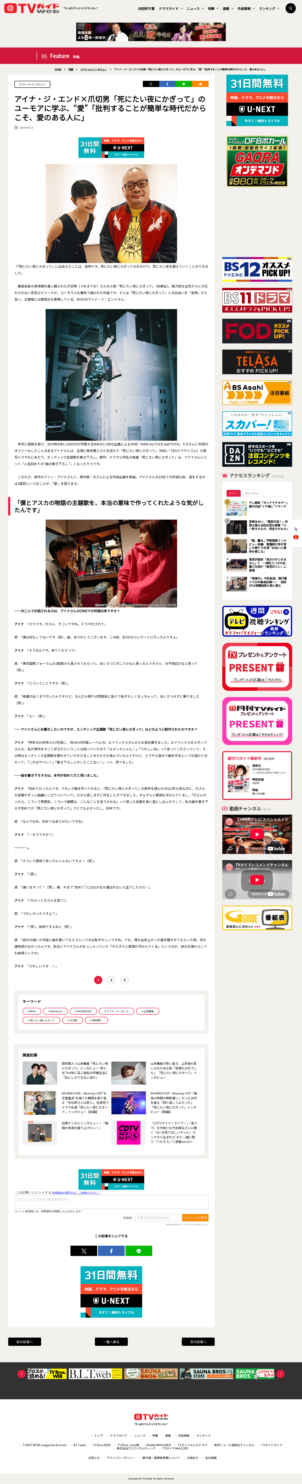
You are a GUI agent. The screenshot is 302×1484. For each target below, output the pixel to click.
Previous (21, 1374)
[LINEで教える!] (184, 84)
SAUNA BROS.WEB (158, 1444)
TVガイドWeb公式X (175, 1448)
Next (280, 1374)
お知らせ (94, 1457)
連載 (226, 8)
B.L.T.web (79, 1444)
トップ (98, 1435)
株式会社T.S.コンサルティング (136, 1448)
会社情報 (211, 1457)
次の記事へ (198, 1341)
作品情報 (244, 8)
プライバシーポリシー (121, 1457)
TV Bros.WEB (102, 1444)
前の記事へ (24, 1341)
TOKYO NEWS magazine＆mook (44, 1444)
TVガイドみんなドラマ (192, 1444)
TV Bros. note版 (128, 1444)
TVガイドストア (271, 1444)
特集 (211, 8)
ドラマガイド (169, 8)
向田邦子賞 (146, 8)
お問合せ (192, 1457)
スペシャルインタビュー (32, 84)
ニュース (193, 8)
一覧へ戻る (111, 1341)
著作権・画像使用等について (161, 1457)
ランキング (267, 8)
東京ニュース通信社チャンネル (234, 1444)
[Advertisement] (257, 222)
